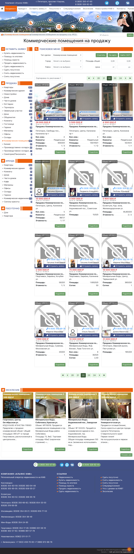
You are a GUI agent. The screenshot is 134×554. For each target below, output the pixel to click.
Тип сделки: (46, 55)
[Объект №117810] (83, 252)
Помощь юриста (66, 486)
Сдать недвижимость (69, 491)
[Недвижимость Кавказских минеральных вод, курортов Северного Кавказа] (2, 35)
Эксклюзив (88, 9)
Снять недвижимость (112, 480)
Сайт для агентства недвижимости (121, 552)
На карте (113, 55)
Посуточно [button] (54, 9)
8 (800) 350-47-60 (83, 1)
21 (104, 78)
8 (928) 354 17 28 (57, 259)
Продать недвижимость (70, 488)
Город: (48, 61)
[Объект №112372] (117, 178)
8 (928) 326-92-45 (83, 4)
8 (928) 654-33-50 (123, 329)
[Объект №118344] (117, 320)
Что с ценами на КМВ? (112, 488)
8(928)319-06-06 (57, 188)
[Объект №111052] (50, 252)
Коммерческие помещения (17, 35)
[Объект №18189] (50, 102)
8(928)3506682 (55, 112)
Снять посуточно (110, 483)
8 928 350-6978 (91, 329)
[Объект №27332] (83, 102)
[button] (67, 55)
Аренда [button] (21, 9)
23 (115, 78)
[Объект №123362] (83, 320)
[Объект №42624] (117, 102)
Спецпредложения (72, 9)
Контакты (121, 9)
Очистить (101, 55)
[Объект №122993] (83, 178)
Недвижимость (66, 477)
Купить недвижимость (69, 480)
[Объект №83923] (50, 320)
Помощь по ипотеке (68, 483)
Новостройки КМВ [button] (104, 9)
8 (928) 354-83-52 (123, 188)
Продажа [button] (9, 9)
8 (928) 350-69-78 (90, 188)
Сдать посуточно (110, 477)
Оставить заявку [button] (37, 9)
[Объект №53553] (50, 178)
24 (120, 78)
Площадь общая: (93, 61)
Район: (48, 67)
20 (98, 78)
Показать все (126, 455)
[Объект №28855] (117, 252)
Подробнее (60, 152)
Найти (130, 35)
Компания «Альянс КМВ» (16, 3)
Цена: (97, 67)
